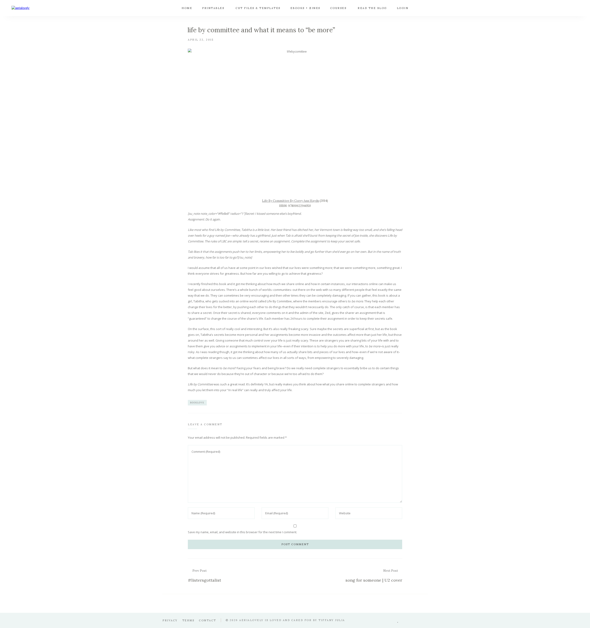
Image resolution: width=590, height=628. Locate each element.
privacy (170, 620)
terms (188, 620)
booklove (197, 402)
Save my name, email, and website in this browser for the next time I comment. (242, 532)
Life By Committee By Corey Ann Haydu (290, 201)
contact (207, 620)
